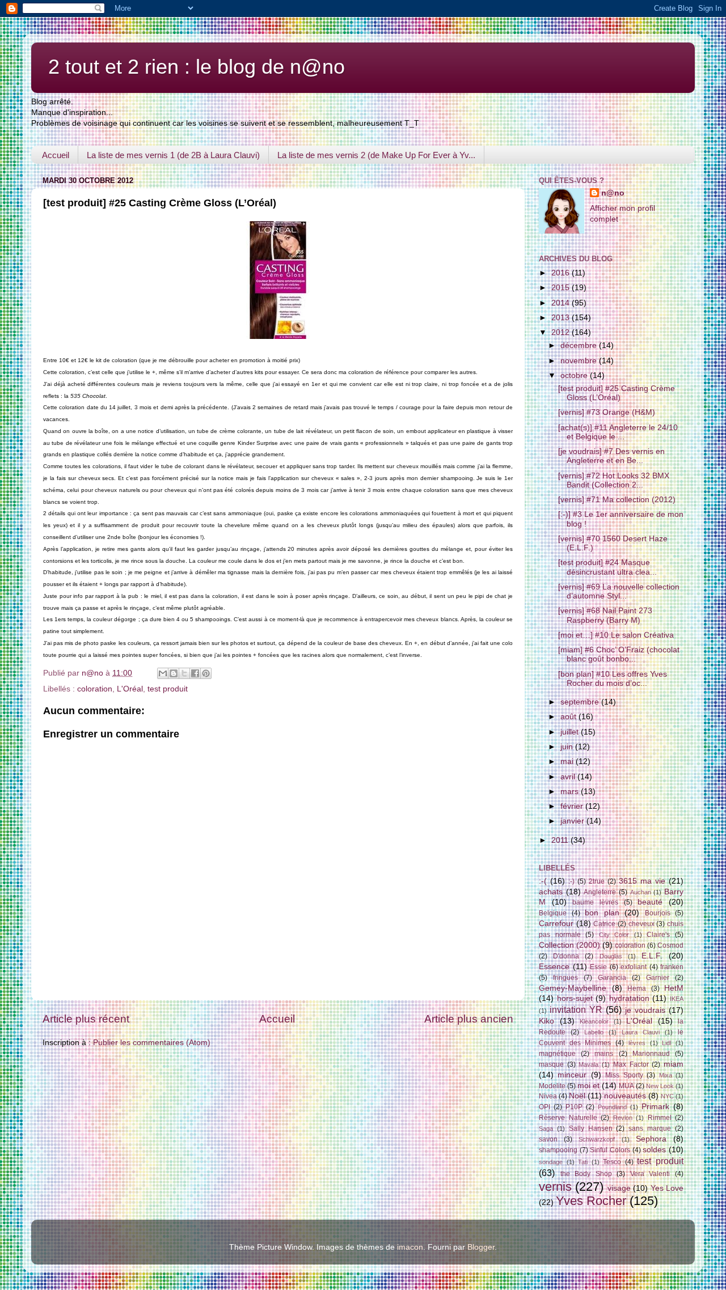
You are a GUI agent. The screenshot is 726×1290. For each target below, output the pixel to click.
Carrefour (556, 923)
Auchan (640, 892)
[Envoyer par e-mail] (162, 673)
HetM (673, 988)
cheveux (641, 924)
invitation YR (576, 1009)
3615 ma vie (642, 881)
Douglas (611, 956)
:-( (543, 881)
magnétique (557, 1054)
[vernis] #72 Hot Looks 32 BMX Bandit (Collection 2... (613, 480)
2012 (561, 332)
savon (548, 1139)
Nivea (548, 1096)
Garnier (657, 978)
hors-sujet (575, 998)
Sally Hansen (591, 1128)
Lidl (666, 1042)
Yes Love (667, 1188)
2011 (561, 840)
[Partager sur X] (184, 673)
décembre (579, 345)
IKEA (676, 998)
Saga (546, 1128)
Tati (583, 1162)
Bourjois (657, 913)
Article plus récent (86, 1019)
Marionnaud (651, 1054)
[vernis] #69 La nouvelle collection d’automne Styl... (618, 591)
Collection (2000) (569, 945)
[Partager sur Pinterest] (206, 673)
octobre (575, 375)
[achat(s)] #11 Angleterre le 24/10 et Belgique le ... (618, 432)
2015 (561, 287)
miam (673, 1064)
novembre (579, 361)
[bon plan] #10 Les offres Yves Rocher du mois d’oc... (612, 679)
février (572, 806)
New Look (660, 1086)
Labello (593, 1032)
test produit (167, 689)
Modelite (552, 1086)
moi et (588, 1085)
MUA (626, 1086)
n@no (612, 193)
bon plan (602, 913)
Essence (554, 966)
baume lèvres (595, 902)
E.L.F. (651, 956)
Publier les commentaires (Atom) (151, 1042)
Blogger (481, 1247)
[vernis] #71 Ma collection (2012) (617, 499)
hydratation (629, 998)
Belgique (553, 913)
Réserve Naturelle (568, 1118)
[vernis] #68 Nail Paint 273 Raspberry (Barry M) (605, 615)
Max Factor (631, 1064)
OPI (544, 1107)
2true (597, 881)
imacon (410, 1247)
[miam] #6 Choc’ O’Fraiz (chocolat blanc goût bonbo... (618, 654)
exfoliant (634, 967)
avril (568, 777)
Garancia (612, 978)
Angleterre (600, 892)
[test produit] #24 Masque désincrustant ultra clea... (607, 567)
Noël (577, 1096)
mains (603, 1054)
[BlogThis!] (173, 673)
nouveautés (625, 1096)
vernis (555, 1186)
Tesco (612, 1162)
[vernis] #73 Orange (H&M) (606, 412)
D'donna (566, 956)
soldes (654, 1149)
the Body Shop (586, 1174)
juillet (570, 732)
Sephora (651, 1139)
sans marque (649, 1128)
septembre (580, 702)
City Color (614, 934)
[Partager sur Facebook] (195, 673)
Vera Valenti (650, 1174)
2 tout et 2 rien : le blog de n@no (196, 66)
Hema (636, 988)
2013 (561, 317)
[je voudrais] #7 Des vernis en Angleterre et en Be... (611, 456)
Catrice (604, 924)
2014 (561, 303)
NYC (667, 1096)
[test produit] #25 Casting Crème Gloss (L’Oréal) (616, 393)
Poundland (612, 1107)
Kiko (546, 1021)
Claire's (658, 935)
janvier (573, 821)
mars (570, 791)
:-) (571, 881)
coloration (94, 689)
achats (551, 892)
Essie (598, 967)
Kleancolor (594, 1021)
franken (671, 967)
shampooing (558, 1150)
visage (619, 1188)
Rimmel (660, 1118)
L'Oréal (130, 689)
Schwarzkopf (597, 1139)
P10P (574, 1107)
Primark (655, 1106)
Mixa (665, 1075)
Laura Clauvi (641, 1032)
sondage (551, 1162)
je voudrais (645, 1010)
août (569, 716)
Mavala (588, 1064)
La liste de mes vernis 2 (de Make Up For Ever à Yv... (376, 155)
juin (567, 746)
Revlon (622, 1117)
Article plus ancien (468, 1019)
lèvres (636, 1042)
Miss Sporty (624, 1075)
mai (568, 761)
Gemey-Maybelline (572, 988)
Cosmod (670, 945)
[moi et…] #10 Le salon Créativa (616, 635)
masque (551, 1064)
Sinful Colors (610, 1150)
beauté (650, 902)
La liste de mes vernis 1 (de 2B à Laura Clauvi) (173, 155)
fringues (565, 978)
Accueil (55, 155)
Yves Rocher (591, 1201)
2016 (561, 273)
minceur (572, 1075)
